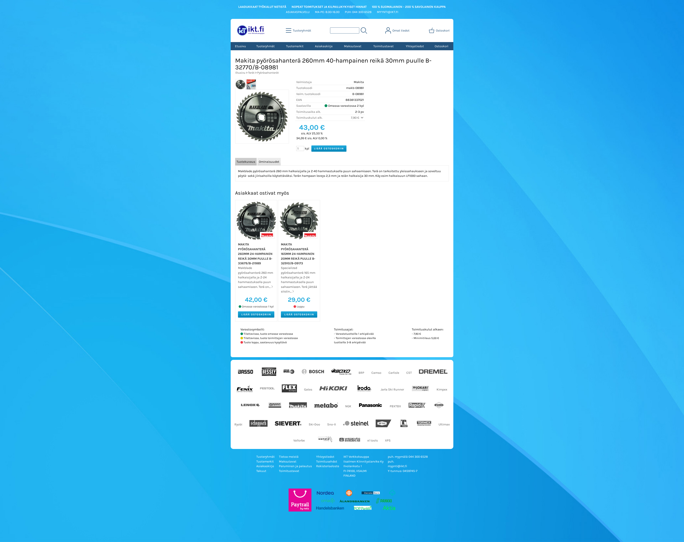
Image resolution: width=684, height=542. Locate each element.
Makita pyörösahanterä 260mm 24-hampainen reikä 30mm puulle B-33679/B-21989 (255, 254)
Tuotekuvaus (246, 161)
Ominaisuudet (269, 161)
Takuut (261, 471)
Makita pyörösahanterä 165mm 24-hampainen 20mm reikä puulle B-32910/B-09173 (298, 254)
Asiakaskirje (324, 46)
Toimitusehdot (326, 461)
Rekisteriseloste (327, 466)
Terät (251, 72)
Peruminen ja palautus (295, 466)
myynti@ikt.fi (397, 466)
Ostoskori (441, 46)
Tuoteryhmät (265, 46)
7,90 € (355, 117)
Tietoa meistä (289, 456)
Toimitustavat (383, 46)
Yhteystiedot (415, 46)
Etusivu (240, 46)
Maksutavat (352, 46)
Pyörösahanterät (268, 72)
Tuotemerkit (295, 46)
